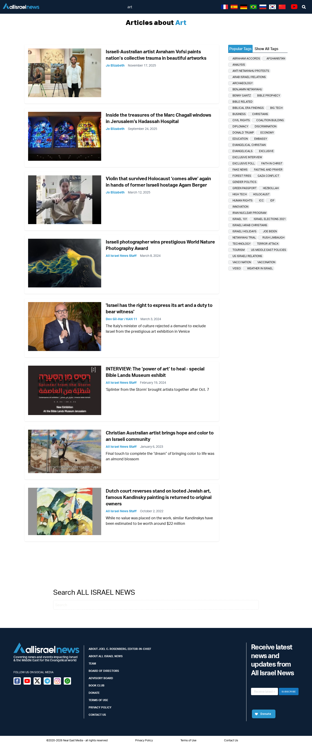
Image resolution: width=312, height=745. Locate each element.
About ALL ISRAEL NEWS (106, 656)
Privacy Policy (100, 707)
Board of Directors (104, 671)
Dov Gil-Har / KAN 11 (121, 319)
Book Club (96, 685)
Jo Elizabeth (115, 65)
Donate (94, 692)
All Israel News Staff (121, 255)
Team (92, 663)
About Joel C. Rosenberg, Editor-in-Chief (120, 649)
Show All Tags (266, 48)
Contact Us (97, 714)
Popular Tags (240, 48)
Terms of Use (98, 700)
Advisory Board (101, 678)
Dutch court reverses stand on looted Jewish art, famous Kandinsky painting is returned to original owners (159, 497)
